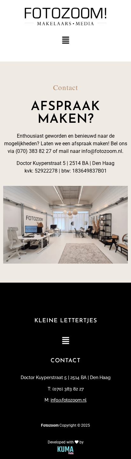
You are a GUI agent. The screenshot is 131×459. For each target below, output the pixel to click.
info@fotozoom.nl (68, 400)
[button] (65, 41)
